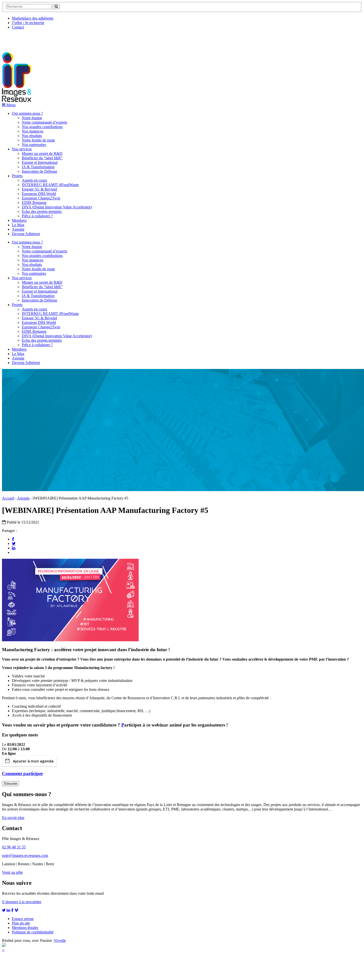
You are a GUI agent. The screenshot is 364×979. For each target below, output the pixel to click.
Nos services (22, 149)
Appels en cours (34, 180)
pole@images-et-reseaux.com (25, 855)
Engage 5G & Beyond (39, 189)
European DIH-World (39, 194)
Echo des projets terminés (42, 211)
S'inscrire (10, 783)
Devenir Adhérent (26, 234)
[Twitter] (14, 543)
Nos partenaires (34, 144)
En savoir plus (13, 817)
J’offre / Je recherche (28, 23)
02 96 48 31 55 (14, 847)
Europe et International (39, 162)
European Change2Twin (41, 198)
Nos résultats (32, 136)
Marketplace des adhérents (32, 18)
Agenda (18, 229)
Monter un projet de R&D (42, 153)
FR (38, 38)
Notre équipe (32, 118)
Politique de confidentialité (32, 932)
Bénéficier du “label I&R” (42, 158)
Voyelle (60, 940)
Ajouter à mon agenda (33, 760)
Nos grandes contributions (42, 127)
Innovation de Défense (39, 171)
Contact (18, 27)
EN (20, 38)
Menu (10, 105)
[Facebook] (13, 539)
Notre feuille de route (38, 140)
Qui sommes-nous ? (27, 113)
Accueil (8, 498)
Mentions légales (25, 927)
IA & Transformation (38, 167)
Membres (19, 220)
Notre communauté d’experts (44, 122)
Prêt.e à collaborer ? (37, 216)
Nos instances (32, 131)
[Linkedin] (13, 548)
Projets (17, 176)
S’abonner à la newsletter (21, 902)
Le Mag (18, 225)
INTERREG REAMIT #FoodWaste (50, 185)
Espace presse (23, 919)
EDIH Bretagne (34, 202)
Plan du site (21, 923)
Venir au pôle (12, 872)
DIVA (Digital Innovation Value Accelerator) (57, 207)
